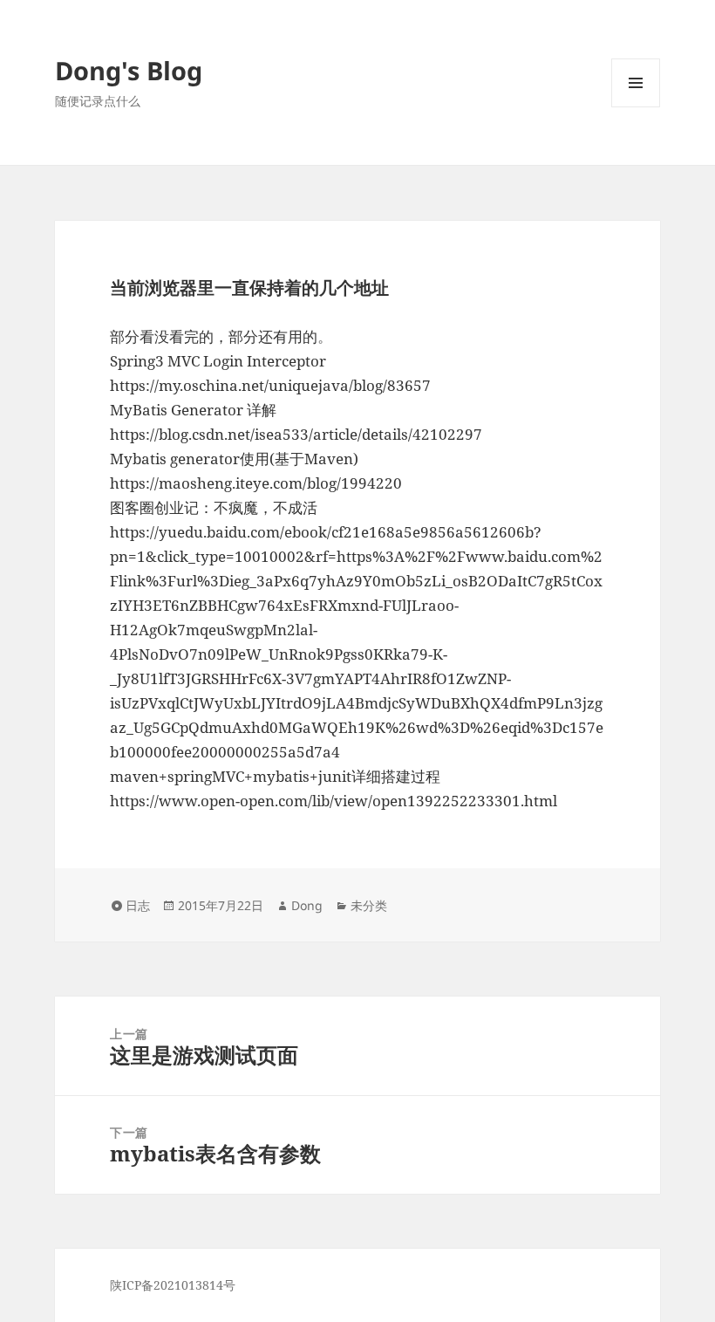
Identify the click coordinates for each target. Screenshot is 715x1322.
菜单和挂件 (635, 106)
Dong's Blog (128, 70)
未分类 (369, 905)
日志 (138, 905)
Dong (307, 905)
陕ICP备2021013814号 (172, 1285)
